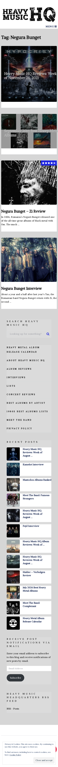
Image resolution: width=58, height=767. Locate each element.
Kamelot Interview (33, 464)
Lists (11, 386)
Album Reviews (19, 369)
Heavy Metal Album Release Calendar (33, 620)
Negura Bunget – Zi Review (23, 211)
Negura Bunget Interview (21, 288)
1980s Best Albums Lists (27, 411)
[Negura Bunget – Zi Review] (29, 182)
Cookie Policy (15, 755)
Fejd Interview (31, 525)
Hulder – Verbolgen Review (34, 574)
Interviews (16, 377)
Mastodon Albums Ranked (37, 479)
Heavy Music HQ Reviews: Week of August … (32, 452)
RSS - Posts (13, 708)
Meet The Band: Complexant (31, 604)
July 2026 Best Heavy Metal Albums (34, 589)
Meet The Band (19, 420)
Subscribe (15, 677)
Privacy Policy (19, 428)
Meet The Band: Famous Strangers (36, 497)
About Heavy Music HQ (26, 360)
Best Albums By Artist (26, 403)
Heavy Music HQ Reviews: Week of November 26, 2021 (30, 75)
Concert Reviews (21, 394)
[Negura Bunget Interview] (29, 260)
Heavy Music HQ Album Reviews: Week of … (36, 543)
